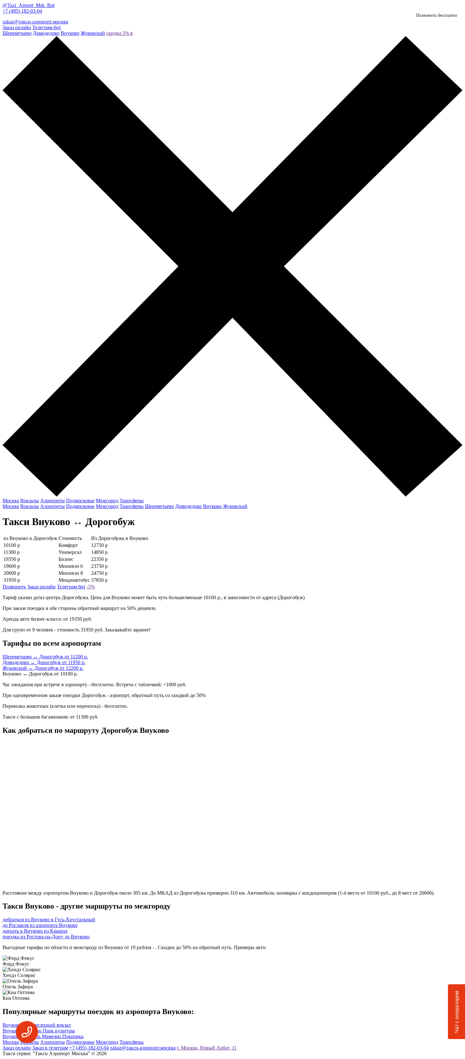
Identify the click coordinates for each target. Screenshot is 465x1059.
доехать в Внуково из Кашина (35, 931)
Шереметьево (17, 33)
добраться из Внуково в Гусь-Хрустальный (49, 919)
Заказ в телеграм (50, 1047)
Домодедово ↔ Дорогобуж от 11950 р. (44, 662)
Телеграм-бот (46, 27)
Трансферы (132, 500)
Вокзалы (29, 500)
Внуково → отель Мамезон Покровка (43, 1036)
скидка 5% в (119, 33)
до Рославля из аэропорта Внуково (40, 925)
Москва (11, 500)
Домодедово (46, 33)
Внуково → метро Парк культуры (39, 1030)
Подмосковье (80, 500)
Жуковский (93, 33)
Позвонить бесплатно (436, 15)
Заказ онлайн (17, 27)
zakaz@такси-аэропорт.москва (35, 21)
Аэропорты (52, 500)
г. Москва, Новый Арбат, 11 (207, 1047)
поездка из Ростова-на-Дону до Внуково (46, 936)
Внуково (70, 33)
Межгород (107, 500)
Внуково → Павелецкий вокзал (37, 1025)
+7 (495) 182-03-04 (22, 11)
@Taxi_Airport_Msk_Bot (28, 5)
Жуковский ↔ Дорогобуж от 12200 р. (43, 668)
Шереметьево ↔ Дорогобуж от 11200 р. (45, 656)
